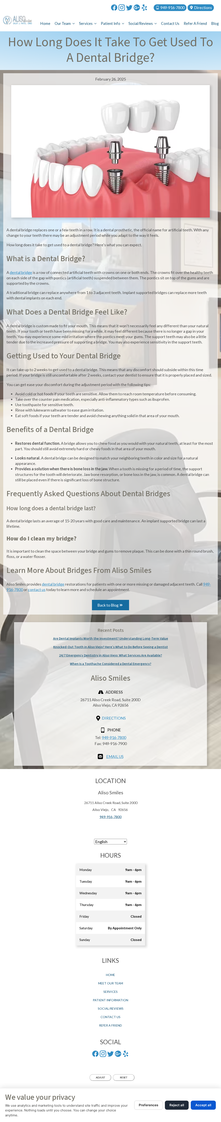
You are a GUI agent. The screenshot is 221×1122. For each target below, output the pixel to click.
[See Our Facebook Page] (114, 7)
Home (45, 23)
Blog (215, 23)
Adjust (100, 1077)
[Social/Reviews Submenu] (156, 23)
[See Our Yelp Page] (144, 7)
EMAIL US (114, 756)
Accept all (203, 1105)
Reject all (176, 1105)
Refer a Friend (195, 23)
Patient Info (110, 23)
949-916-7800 (114, 737)
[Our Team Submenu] (74, 23)
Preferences (148, 1105)
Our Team (63, 23)
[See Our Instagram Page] (121, 7)
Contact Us (170, 23)
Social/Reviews (140, 23)
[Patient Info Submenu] (123, 23)
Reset (123, 1077)
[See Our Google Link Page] (137, 7)
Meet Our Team (110, 983)
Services (86, 23)
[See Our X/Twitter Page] (129, 7)
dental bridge (21, 272)
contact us (37, 589)
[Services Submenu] (96, 23)
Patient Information (110, 1000)
